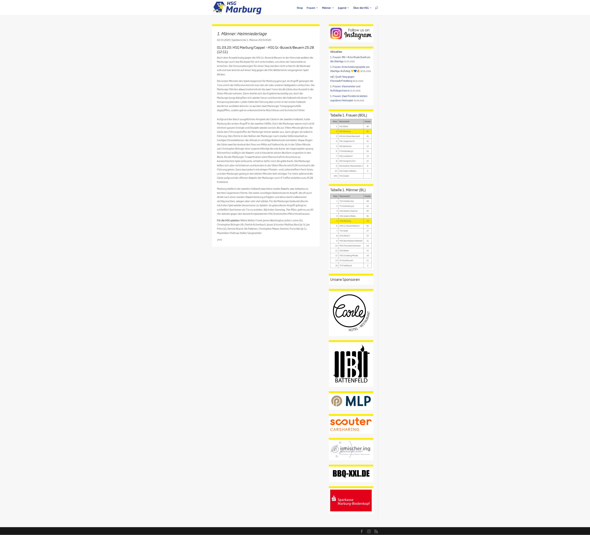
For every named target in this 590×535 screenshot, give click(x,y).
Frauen (311, 8)
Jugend (342, 8)
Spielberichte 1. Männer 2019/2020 (251, 40)
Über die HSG (361, 8)
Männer (326, 8)
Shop (300, 8)
